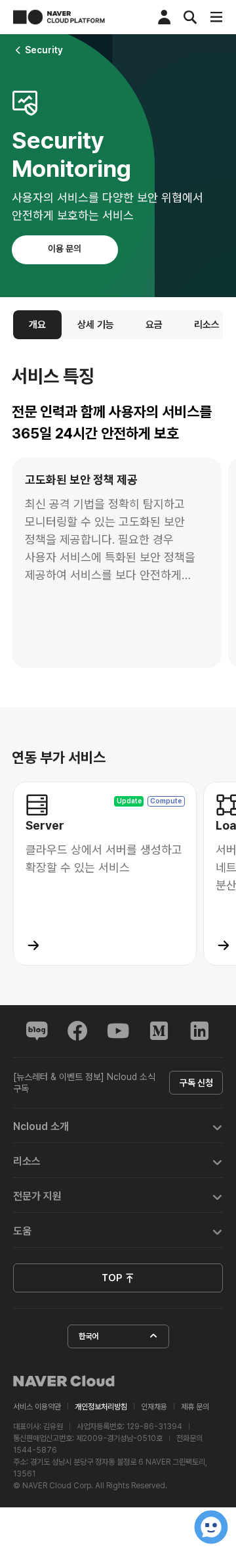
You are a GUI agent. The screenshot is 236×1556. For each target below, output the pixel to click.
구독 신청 (196, 1082)
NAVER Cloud (64, 1381)
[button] (118, 1125)
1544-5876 (35, 1450)
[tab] (118, 1125)
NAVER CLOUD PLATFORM (59, 17)
